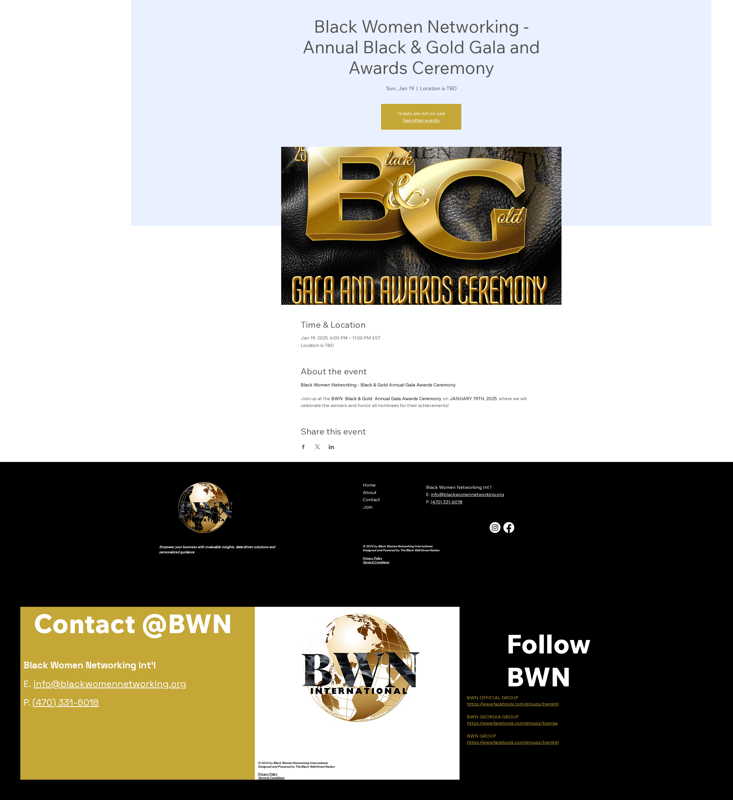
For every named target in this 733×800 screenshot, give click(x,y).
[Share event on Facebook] (303, 447)
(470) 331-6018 (65, 702)
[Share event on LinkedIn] (331, 447)
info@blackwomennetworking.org (467, 494)
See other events (421, 120)
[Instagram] (495, 527)
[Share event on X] (317, 447)
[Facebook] (508, 527)
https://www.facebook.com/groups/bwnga (512, 723)
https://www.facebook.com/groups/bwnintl (513, 704)
